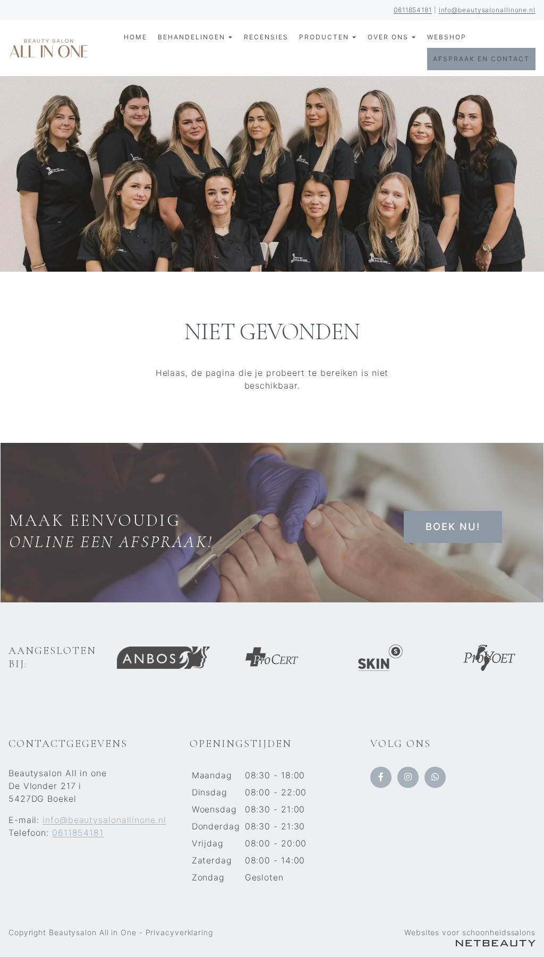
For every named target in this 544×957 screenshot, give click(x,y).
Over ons (388, 37)
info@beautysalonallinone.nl (487, 10)
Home (135, 37)
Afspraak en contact (481, 59)
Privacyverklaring (179, 932)
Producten (324, 37)
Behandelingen (191, 37)
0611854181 (413, 10)
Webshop (446, 37)
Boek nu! (453, 526)
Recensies (266, 37)
